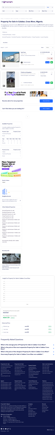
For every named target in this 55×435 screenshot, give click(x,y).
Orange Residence (32, 367)
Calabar (3, 182)
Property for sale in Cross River (12, 18)
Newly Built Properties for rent (48, 385)
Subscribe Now (46, 100)
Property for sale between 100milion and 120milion (11, 233)
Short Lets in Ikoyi (45, 368)
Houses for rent (17, 374)
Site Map (43, 411)
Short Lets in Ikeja (45, 367)
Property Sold (44, 408)
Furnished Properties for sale (8, 212)
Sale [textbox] (48, 7)
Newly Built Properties (26, 37)
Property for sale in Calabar (26, 18)
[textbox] (8, 11)
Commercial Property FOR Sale (30, 55)
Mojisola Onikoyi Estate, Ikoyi (20, 385)
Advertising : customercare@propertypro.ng (11, 420)
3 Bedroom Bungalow (26, 72)
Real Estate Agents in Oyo (6, 385)
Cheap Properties (36, 37)
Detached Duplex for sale (6, 371)
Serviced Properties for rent (47, 382)
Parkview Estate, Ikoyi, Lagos (20, 382)
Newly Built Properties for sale (8, 214)
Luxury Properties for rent (47, 388)
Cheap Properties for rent (47, 387)
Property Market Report (33, 388)
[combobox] (49, 7)
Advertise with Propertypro (34, 382)
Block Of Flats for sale (5, 370)
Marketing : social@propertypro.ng (9, 419)
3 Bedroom (4, 32)
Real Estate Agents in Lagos (6, 382)
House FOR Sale (31, 75)
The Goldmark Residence (33, 374)
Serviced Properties (6, 37)
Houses (3, 143)
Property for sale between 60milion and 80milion (11, 227)
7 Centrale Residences (33, 377)
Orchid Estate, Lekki (18, 384)
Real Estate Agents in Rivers (6, 388)
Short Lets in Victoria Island (47, 371)
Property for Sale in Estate (47, 397)
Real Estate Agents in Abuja (6, 384)
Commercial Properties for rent (20, 365)
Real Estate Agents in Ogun (6, 387)
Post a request (46, 108)
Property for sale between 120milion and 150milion (11, 236)
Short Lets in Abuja (46, 365)
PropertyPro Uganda (32, 414)
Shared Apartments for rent (20, 371)
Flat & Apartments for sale (6, 367)
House (14, 34)
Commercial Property (6, 34)
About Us (30, 405)
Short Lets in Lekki (45, 370)
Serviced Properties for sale (8, 210)
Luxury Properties (44, 37)
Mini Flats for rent (18, 368)
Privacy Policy (30, 410)
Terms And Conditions (32, 408)
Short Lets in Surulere (46, 373)
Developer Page (45, 407)
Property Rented (45, 410)
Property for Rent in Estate (47, 399)
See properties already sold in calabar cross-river (10, 241)
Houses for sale (4, 368)
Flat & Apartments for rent (19, 367)
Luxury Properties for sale (7, 217)
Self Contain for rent (18, 370)
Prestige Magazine (32, 387)
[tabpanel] (10, 59)
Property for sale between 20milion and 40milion (11, 220)
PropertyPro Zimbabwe (32, 413)
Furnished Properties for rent (47, 384)
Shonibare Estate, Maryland (20, 387)
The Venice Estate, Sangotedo (34, 371)
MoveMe (30, 385)
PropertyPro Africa (31, 416)
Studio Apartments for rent (20, 373)
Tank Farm (23, 52)
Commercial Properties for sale (6, 365)
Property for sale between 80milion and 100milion (11, 230)
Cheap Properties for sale (7, 216)
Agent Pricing (44, 405)
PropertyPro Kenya (31, 411)
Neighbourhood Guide (33, 384)
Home (2, 18)
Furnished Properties (16, 37)
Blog (29, 407)
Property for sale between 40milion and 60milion (11, 223)
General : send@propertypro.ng (9, 417)
